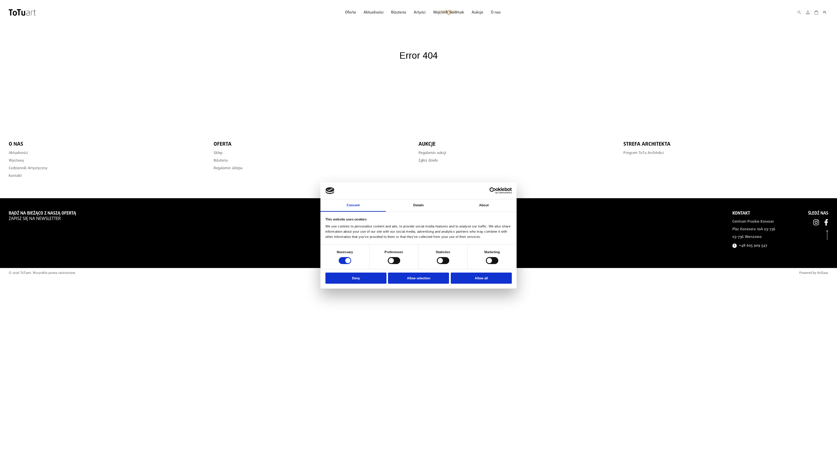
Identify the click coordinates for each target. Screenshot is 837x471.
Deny (356, 278)
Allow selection (418, 278)
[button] (799, 12)
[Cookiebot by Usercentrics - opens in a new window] (493, 190)
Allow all (481, 278)
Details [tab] (418, 205)
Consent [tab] (353, 205)
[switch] (394, 260)
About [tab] (484, 205)
